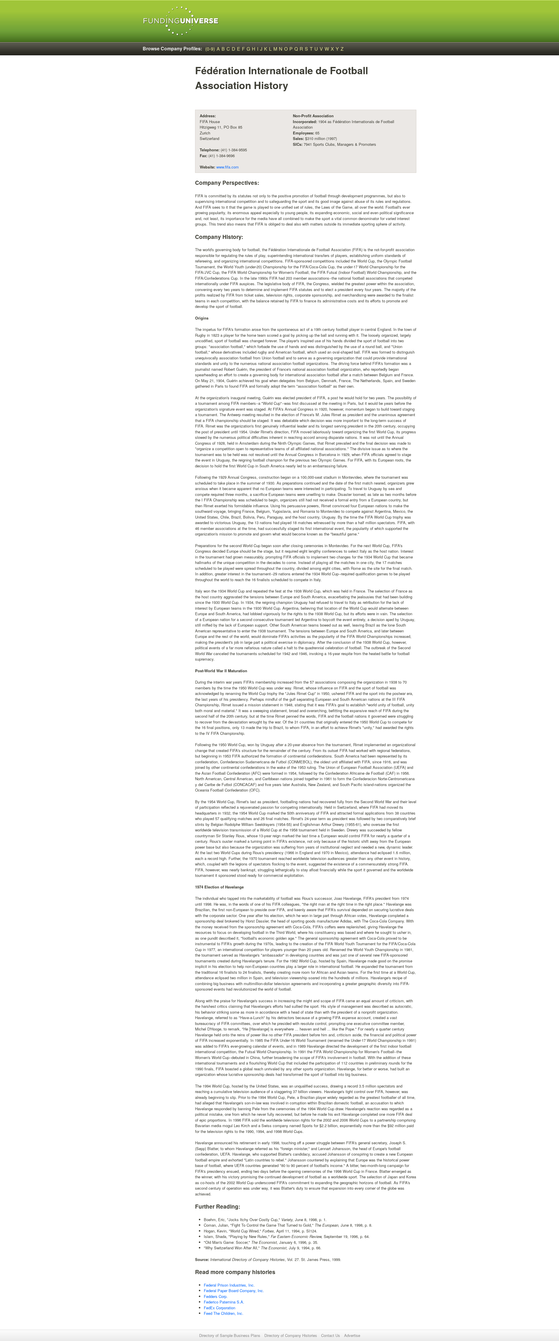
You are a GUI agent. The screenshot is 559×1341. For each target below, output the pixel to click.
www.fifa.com (227, 167)
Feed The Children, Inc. (223, 1313)
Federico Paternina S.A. (224, 1302)
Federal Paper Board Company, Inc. (234, 1290)
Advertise (352, 1335)
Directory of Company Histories (290, 1335)
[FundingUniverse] (181, 21)
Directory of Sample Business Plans (229, 1335)
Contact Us (330, 1335)
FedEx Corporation (219, 1307)
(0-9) (210, 48)
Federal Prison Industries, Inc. (229, 1285)
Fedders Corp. (216, 1296)
